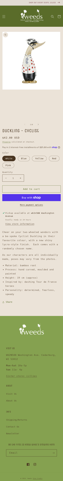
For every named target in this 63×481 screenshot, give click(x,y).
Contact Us (12, 426)
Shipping (6, 142)
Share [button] (9, 302)
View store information (19, 224)
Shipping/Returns (16, 420)
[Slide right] (38, 124)
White (9, 158)
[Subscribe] (53, 453)
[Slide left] (24, 124)
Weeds (30, 478)
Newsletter (12, 433)
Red (54, 158)
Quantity (7, 172)
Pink (8, 165)
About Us (11, 400)
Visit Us (11, 394)
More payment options (31, 205)
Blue (24, 158)
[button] (3, 16)
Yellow (39, 158)
